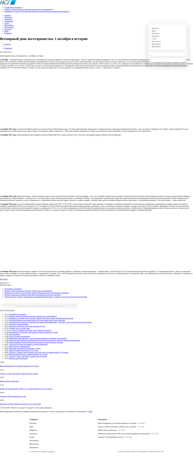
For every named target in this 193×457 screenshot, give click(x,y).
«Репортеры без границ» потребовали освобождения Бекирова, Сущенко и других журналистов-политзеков (45, 297)
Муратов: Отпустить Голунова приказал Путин (27, 326)
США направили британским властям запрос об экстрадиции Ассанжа (36, 342)
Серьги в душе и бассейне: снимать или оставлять (44, 305)
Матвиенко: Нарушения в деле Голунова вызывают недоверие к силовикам (38, 338)
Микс (31, 427)
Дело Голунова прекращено (19, 336)
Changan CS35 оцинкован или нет (56, 306)
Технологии (34, 440)
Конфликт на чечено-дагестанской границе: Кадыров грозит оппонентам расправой (36, 11)
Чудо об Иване (14, 334)
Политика (33, 434)
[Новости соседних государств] (8, 4)
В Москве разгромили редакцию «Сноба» (25, 348)
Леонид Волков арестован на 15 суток (23, 350)
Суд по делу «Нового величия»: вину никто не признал (30, 330)
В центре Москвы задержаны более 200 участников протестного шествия (32, 295)
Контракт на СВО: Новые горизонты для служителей (20, 404)
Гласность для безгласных (18, 324)
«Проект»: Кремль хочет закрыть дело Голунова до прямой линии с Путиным (38, 352)
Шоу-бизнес (34, 444)
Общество (8, 48)
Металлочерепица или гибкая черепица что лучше (16, 305)
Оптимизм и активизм (13, 7)
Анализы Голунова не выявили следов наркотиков (28, 344)
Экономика (33, 447)
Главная (7, 44)
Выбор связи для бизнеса (64, 305)
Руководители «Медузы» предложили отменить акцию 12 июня (33, 332)
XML (90, 411)
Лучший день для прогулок (19, 328)
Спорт (31, 437)
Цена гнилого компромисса (19, 346)
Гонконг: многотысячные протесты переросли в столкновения (28, 9)
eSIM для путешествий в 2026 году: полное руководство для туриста (45, 305)
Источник (4, 279)
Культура (32, 423)
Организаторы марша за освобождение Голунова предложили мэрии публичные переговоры (44, 340)
